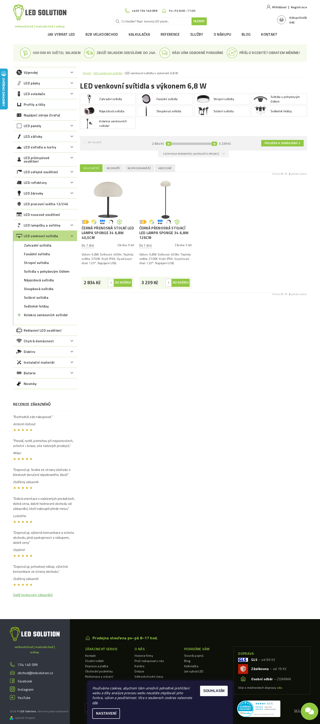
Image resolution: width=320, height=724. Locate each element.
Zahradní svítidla (37, 245)
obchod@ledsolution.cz (35, 672)
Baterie (29, 373)
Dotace (139, 671)
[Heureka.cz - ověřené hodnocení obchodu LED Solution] (258, 708)
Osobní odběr (94, 660)
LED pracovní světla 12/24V (46, 204)
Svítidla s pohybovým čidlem (47, 271)
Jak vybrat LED (61, 34)
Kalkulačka (139, 34)
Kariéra (139, 666)
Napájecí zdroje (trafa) (42, 115)
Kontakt (269, 34)
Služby (196, 34)
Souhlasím (213, 691)
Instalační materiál (39, 362)
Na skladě (94, 142)
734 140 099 (28, 664)
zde (95, 702)
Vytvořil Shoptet (25, 718)
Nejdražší (113, 168)
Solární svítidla (36, 297)
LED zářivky (33, 136)
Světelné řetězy (36, 306)
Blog (246, 34)
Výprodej (31, 72)
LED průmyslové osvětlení (36, 159)
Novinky (30, 383)
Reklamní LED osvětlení (42, 330)
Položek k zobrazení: (282, 143)
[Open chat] (309, 709)
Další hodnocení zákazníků (33, 594)
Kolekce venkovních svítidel (46, 314)
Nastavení (106, 713)
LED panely (32, 125)
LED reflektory (35, 182)
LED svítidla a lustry (40, 147)
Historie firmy (144, 655)
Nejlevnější (91, 168)
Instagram (26, 689)
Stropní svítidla (36, 262)
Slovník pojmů (193, 655)
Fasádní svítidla (37, 254)
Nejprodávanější (139, 168)
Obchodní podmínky (99, 671)
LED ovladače (34, 93)
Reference (170, 34)
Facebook (25, 681)
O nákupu (222, 34)
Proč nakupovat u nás (149, 660)
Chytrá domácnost (39, 341)
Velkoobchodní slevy (149, 676)
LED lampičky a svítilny (42, 225)
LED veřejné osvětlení (41, 172)
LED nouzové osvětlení (42, 214)
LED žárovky (33, 193)
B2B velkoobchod (102, 34)
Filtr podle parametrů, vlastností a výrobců (191, 154)
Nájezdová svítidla (39, 280)
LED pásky (32, 83)
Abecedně (165, 168)
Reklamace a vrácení (99, 676)
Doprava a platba (96, 666)
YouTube (24, 697)
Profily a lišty (34, 104)
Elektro (29, 351)
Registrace (299, 7)
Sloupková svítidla (39, 288)
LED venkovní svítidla (41, 236)
